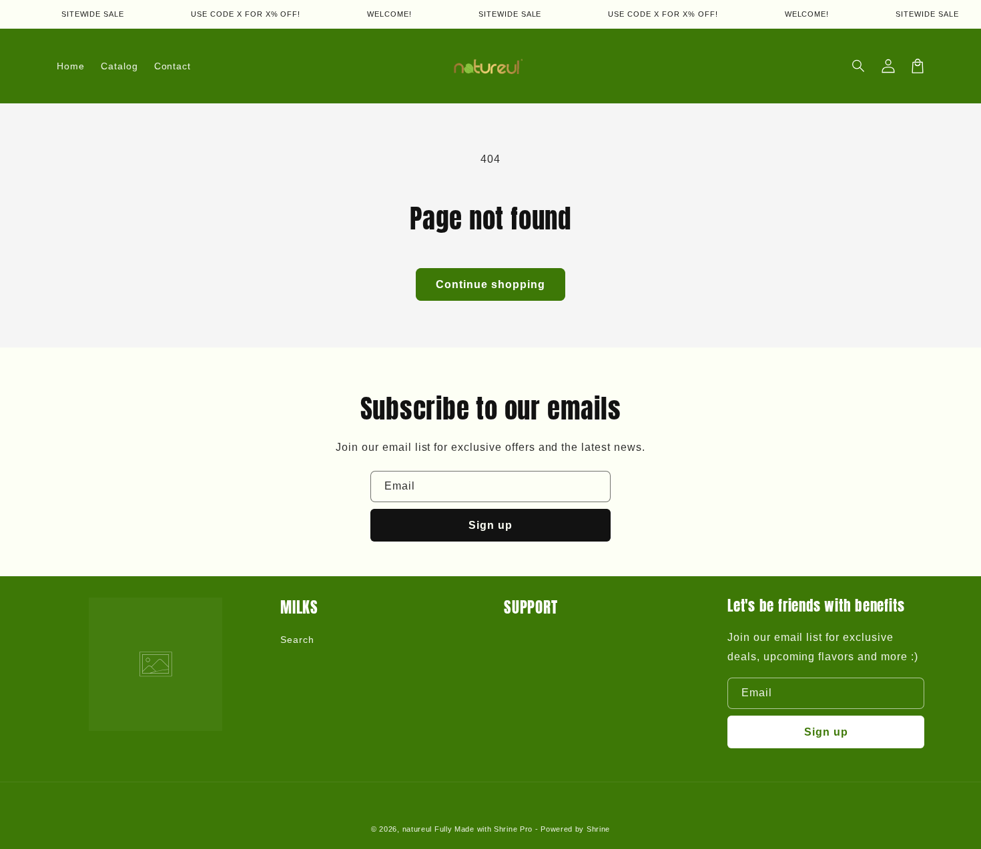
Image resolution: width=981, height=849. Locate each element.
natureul (417, 829)
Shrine (598, 829)
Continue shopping (490, 284)
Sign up (490, 525)
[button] (859, 66)
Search (297, 639)
